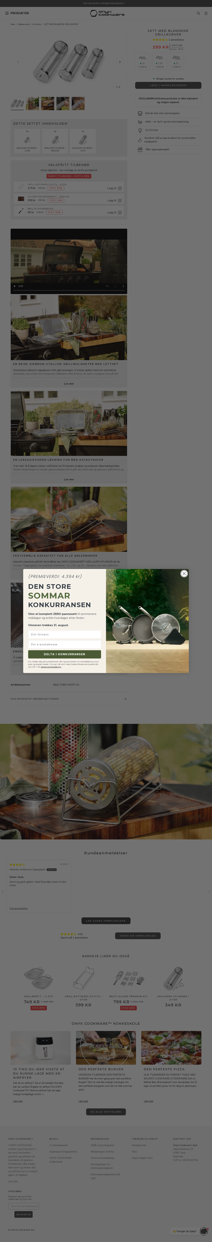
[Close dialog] (184, 573)
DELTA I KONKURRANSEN (64, 654)
